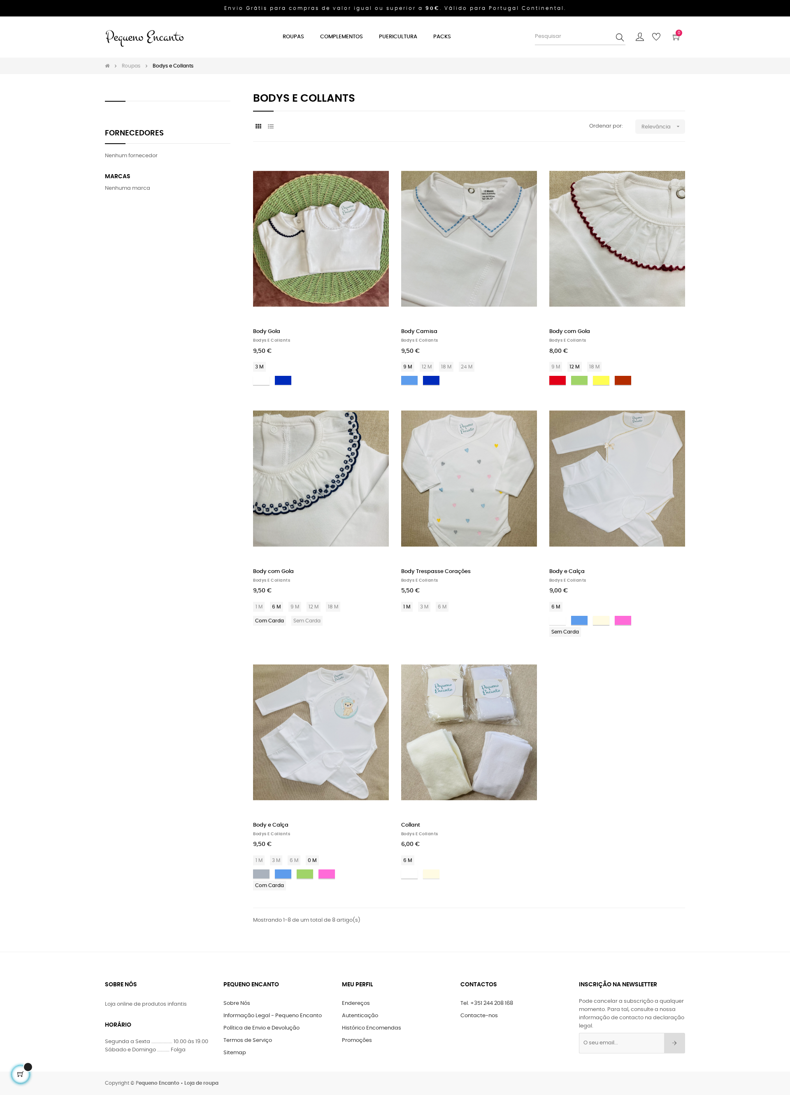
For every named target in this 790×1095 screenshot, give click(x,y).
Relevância (661, 126)
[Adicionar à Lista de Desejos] (374, 169)
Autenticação (360, 1015)
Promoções (357, 1040)
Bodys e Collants (271, 340)
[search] (620, 37)
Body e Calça (567, 571)
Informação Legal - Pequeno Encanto (272, 1015)
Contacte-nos (479, 1015)
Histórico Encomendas (371, 1028)
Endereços (356, 1003)
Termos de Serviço (247, 1040)
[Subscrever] (674, 1043)
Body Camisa (419, 331)
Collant (410, 825)
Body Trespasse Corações (436, 571)
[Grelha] (258, 127)
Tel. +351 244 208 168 (486, 1003)
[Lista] (270, 127)
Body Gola (266, 331)
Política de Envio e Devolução (261, 1028)
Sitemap (234, 1052)
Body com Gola (569, 331)
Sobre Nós (236, 1003)
